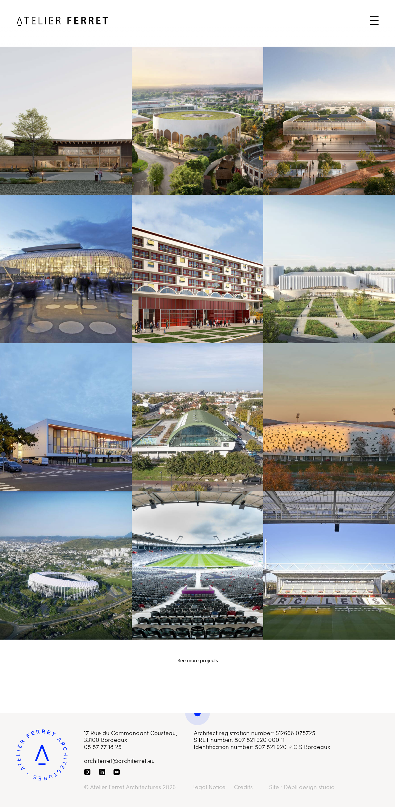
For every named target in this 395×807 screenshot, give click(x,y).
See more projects (197, 660)
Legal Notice (209, 787)
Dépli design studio (309, 787)
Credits (243, 787)
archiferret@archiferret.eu (119, 760)
